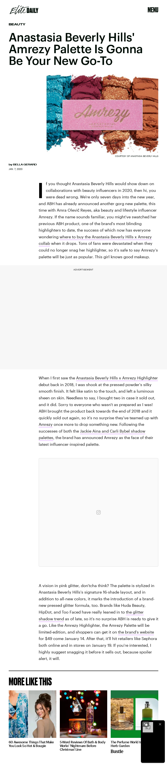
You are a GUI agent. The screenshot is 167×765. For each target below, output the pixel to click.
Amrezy (46, 424)
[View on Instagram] (98, 512)
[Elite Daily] (24, 9)
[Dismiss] (160, 724)
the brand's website (136, 632)
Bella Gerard (25, 164)
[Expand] (145, 724)
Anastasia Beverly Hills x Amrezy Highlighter (117, 377)
